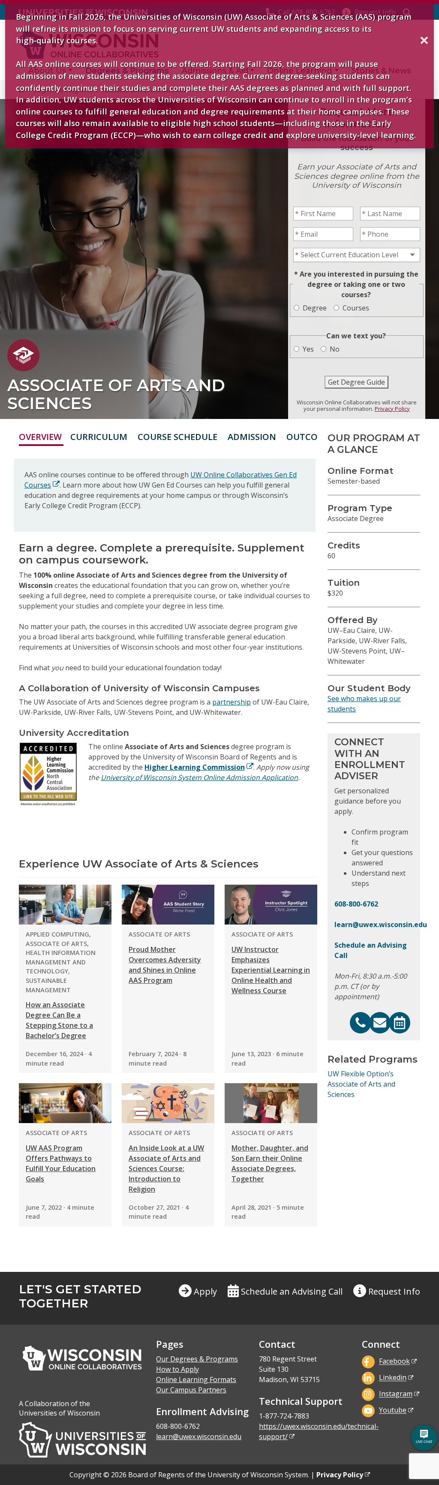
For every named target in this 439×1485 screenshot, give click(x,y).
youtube (392, 1410)
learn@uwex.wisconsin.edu (380, 924)
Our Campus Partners (191, 1390)
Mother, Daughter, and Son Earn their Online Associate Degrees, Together (270, 1163)
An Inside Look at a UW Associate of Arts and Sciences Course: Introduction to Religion (166, 1168)
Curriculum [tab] (98, 437)
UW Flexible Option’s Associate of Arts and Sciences (361, 1084)
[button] (386, 1298)
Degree (315, 308)
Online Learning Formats (196, 1379)
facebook (394, 1361)
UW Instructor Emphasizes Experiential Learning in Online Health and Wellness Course (271, 970)
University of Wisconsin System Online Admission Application (199, 777)
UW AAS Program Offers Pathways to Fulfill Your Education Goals (61, 1163)
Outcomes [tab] (310, 437)
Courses (356, 308)
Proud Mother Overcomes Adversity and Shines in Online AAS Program (165, 965)
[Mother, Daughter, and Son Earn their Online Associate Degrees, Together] (271, 1103)
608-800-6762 (356, 904)
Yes (308, 349)
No (335, 349)
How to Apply (177, 1369)
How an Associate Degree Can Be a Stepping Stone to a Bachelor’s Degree (59, 1020)
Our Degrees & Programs (197, 1359)
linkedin (392, 1378)
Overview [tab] (40, 437)
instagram (395, 1394)
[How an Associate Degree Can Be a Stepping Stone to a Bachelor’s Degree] (65, 905)
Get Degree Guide (356, 382)
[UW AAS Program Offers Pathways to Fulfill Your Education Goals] (65, 1103)
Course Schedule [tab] (177, 437)
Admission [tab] (252, 437)
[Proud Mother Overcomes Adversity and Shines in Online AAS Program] (168, 905)
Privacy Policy (392, 409)
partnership (231, 702)
